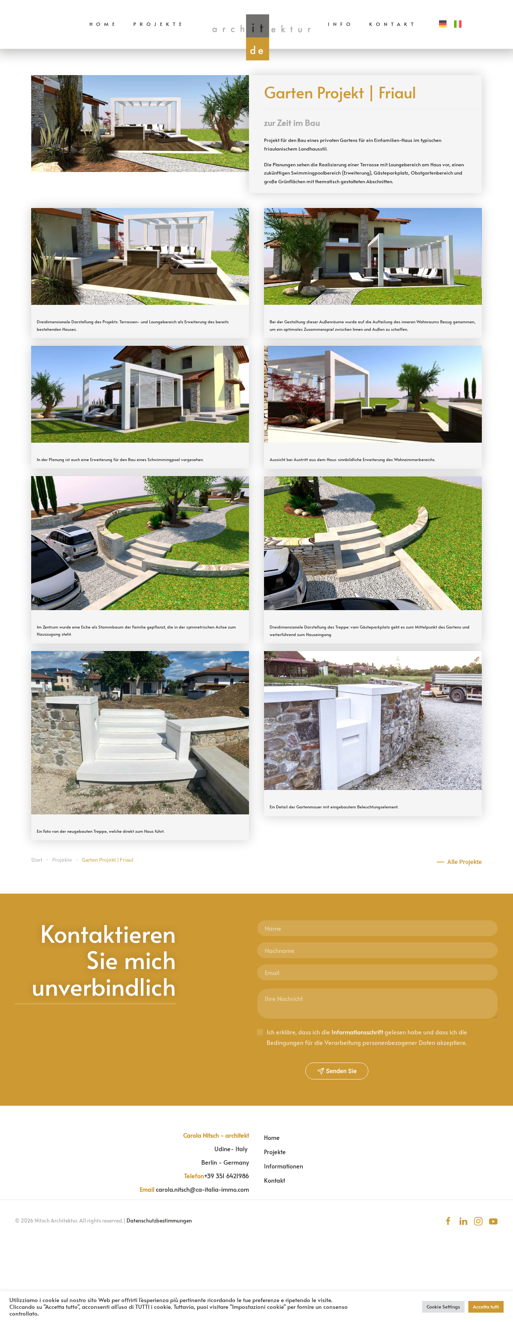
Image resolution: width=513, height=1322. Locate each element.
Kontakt (393, 24)
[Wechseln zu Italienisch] (457, 24)
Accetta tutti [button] (486, 1306)
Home (103, 24)
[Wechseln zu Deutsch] (442, 24)
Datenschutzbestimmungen (159, 1220)
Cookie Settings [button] (443, 1306)
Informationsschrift (357, 1032)
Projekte (159, 24)
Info (341, 24)
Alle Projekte (464, 862)
